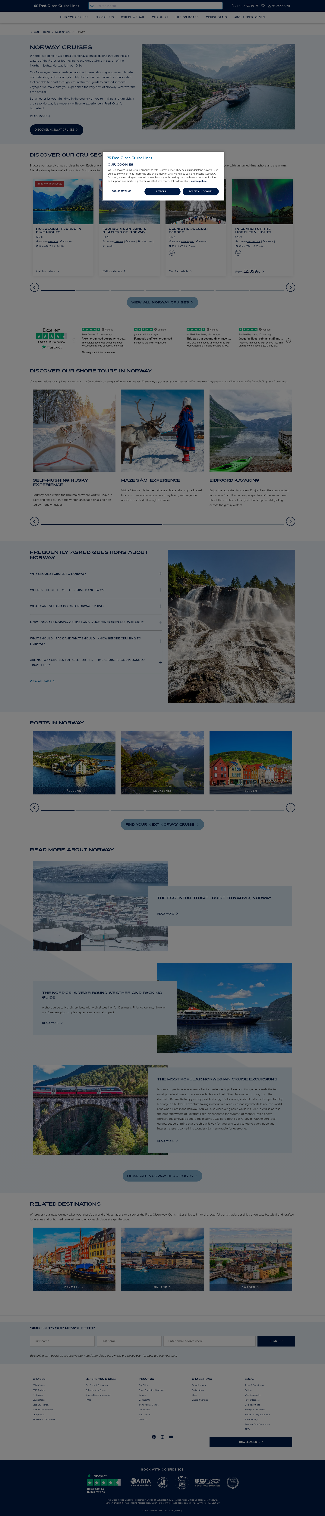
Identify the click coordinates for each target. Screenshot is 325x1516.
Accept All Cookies (200, 191)
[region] (163, 176)
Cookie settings (121, 191)
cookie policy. (199, 181)
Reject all (162, 191)
